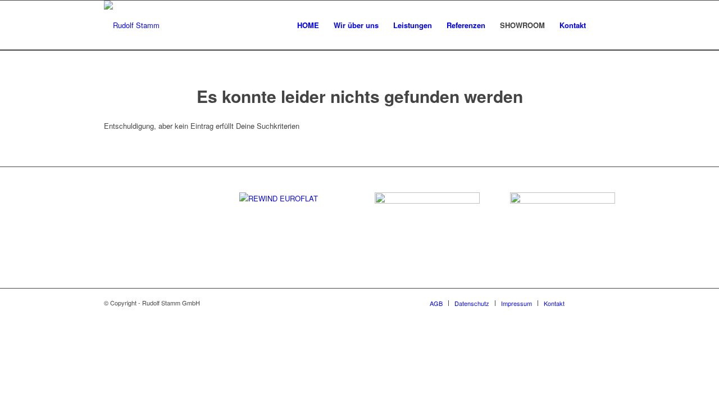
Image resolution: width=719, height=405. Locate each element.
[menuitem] (308, 25)
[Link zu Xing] (606, 302)
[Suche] (604, 25)
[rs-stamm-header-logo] (132, 25)
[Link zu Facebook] (589, 302)
